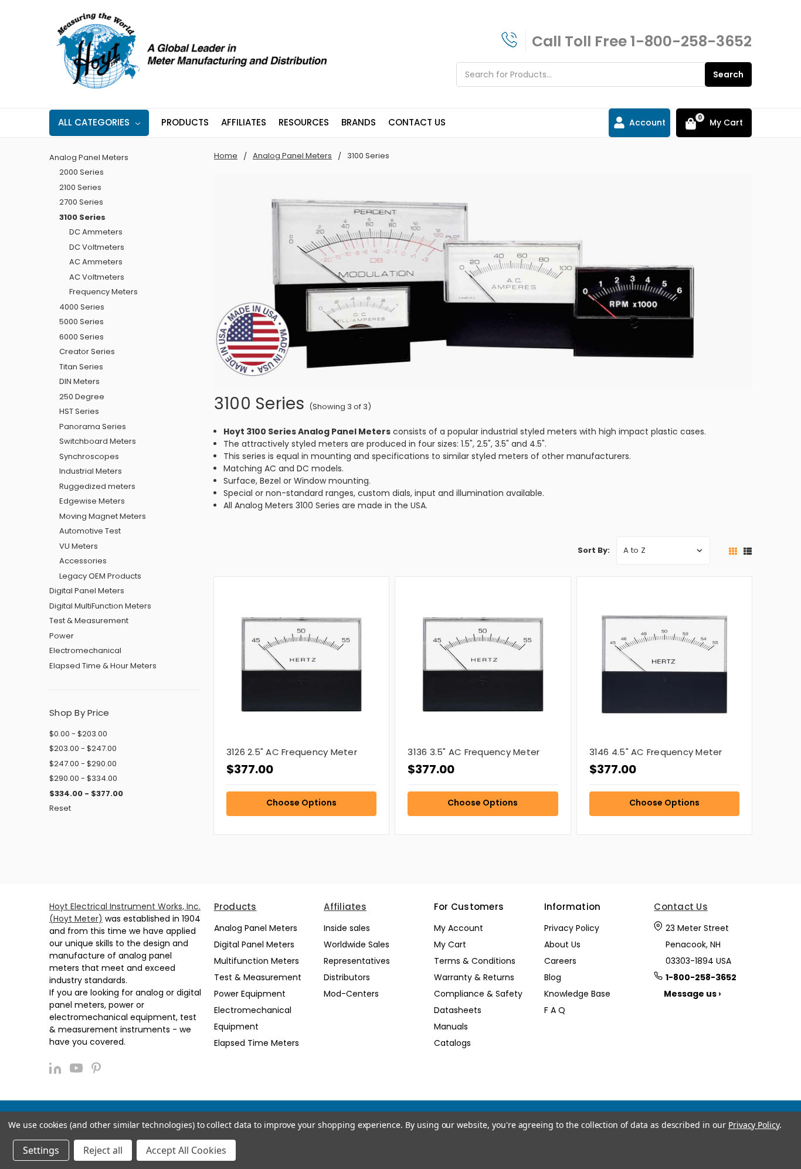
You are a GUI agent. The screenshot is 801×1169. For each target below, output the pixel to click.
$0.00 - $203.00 (78, 733)
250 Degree (81, 396)
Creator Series (87, 351)
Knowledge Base (577, 994)
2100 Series (80, 187)
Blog (552, 977)
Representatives (357, 961)
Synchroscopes (89, 456)
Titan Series (81, 366)
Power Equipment (250, 994)
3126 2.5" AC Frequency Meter (291, 752)
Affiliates (243, 122)
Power (61, 635)
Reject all (103, 1150)
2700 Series (81, 202)
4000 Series (81, 306)
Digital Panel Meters (86, 590)
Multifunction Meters (256, 961)
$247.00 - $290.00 (83, 763)
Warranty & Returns (474, 977)
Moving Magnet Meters (102, 516)
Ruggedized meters (97, 486)
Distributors (347, 977)
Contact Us (417, 122)
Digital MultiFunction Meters (100, 605)
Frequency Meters (103, 291)
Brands (358, 122)
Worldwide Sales (356, 944)
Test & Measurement (88, 620)
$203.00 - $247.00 (83, 748)
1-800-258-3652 (691, 41)
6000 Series (81, 336)
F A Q (554, 1010)
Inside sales (347, 928)
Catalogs (452, 1043)
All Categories (94, 122)
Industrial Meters (90, 471)
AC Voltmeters (96, 277)
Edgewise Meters (92, 501)
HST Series (79, 411)
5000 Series (81, 321)
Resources (304, 122)
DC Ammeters (96, 231)
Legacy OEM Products (100, 576)
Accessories (83, 560)
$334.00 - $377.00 (86, 793)
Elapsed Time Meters (256, 1043)
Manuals (451, 1026)
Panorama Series (92, 426)
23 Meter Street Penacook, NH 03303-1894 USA (698, 944)
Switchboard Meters (97, 441)
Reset (60, 808)
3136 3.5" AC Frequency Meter (473, 752)
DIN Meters (79, 381)
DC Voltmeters (96, 247)
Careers (560, 961)
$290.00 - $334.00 (83, 778)
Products (185, 122)
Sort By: (594, 550)
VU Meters (78, 546)
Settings (41, 1150)
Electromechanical (85, 650)
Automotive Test (90, 530)
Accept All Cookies (186, 1150)
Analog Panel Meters (88, 157)
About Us (562, 944)
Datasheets (457, 1010)
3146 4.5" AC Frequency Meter (655, 752)
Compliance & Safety (478, 994)
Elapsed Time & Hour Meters (103, 665)
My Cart (450, 944)
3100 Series (82, 217)
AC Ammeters (96, 261)
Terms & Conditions (474, 961)
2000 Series (81, 172)
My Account (458, 928)
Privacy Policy (571, 928)
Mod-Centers (351, 994)
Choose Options (301, 802)
